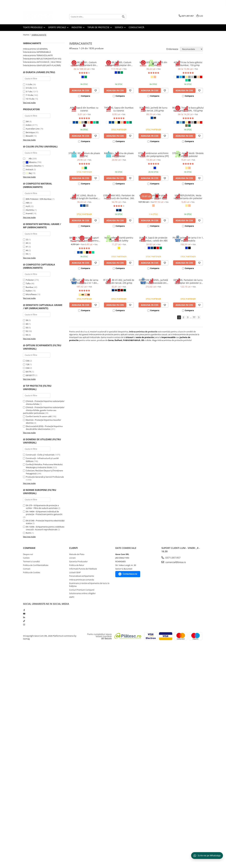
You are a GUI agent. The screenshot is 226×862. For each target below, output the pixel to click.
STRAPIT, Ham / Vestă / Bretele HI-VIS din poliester (188, 155)
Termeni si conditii (31, 561)
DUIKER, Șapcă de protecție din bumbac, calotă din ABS (153, 239)
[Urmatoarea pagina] (199, 317)
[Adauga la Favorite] (95, 90)
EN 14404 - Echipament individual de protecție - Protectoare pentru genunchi (44, 513)
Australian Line (32, 128)
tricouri (130, 337)
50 (27, 327)
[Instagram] (24, 624)
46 (27, 250)
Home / (27, 34)
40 (27, 243)
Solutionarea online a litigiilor (82, 593)
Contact (26, 568)
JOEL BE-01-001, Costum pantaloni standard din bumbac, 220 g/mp (84, 64)
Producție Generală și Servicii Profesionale (45, 476)
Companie (29, 547)
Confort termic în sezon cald (38, 416)
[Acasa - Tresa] (38, 16)
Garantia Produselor (78, 561)
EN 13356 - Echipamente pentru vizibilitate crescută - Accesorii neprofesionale (45, 528)
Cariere (26, 557)
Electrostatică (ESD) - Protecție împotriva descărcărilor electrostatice (44, 428)
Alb (30, 158)
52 (27, 331)
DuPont (118, 340)
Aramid (29, 213)
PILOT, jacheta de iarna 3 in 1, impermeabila (188, 239)
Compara (85, 95)
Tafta (28, 283)
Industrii (77, 27)
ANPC (71, 597)
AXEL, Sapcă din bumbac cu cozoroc (84, 109)
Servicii (119, 27)
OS (142, 340)
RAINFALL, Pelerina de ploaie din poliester (119, 155)
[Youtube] (24, 613)
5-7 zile (29, 91)
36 (27, 320)
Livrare (72, 557)
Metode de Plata (76, 554)
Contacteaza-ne (130, 574)
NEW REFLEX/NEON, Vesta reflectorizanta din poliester (188, 197)
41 (27, 246)
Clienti (73, 547)
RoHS (28, 532)
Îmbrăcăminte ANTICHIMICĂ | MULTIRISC (42, 62)
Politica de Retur (76, 565)
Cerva (111, 340)
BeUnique (30, 132)
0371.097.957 (172, 557)
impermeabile (168, 337)
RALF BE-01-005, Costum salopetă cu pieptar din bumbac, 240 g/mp (118, 64)
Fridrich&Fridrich (131, 340)
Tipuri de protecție (98, 27)
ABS (27, 202)
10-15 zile (30, 98)
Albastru (32, 162)
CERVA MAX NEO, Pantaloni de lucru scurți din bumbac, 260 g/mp (118, 197)
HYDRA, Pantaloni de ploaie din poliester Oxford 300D (153, 197)
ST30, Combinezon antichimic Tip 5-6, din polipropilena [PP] (153, 155)
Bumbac (29, 287)
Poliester (30, 280)
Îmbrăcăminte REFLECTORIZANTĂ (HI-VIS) (42, 58)
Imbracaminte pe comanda (81, 579)
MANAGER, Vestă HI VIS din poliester (153, 64)
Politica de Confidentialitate (35, 565)
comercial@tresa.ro (175, 562)
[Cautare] (123, 16)
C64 (27, 368)
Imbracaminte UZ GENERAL (35, 48)
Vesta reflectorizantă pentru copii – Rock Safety (118, 239)
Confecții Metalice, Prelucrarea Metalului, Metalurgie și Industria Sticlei (44, 466)
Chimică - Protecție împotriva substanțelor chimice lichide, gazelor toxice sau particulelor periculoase (43, 410)
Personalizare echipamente (81, 576)
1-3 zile (29, 84)
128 (27, 364)
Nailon (29, 290)
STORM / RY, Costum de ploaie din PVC (84, 155)
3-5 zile (29, 87)
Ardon (29, 125)
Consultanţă (136, 27)
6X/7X (28, 371)
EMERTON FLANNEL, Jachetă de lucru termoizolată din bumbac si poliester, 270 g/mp (153, 281)
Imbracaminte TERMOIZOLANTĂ (38, 55)
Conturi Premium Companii (81, 589)
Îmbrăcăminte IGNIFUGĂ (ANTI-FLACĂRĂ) (42, 65)
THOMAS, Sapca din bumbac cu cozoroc (119, 109)
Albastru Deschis (33, 165)
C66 (27, 360)
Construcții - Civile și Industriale (40, 454)
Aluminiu (30, 209)
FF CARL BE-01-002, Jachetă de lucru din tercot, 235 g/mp (118, 281)
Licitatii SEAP (75, 572)
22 (27, 239)
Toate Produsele (33, 27)
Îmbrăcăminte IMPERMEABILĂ (37, 52)
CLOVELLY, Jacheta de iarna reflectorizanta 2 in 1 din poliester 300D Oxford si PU (84, 281)
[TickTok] (24, 620)
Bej (30, 173)
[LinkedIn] (24, 617)
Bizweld (29, 135)
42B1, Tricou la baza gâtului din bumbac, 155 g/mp (188, 64)
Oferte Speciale (57, 27)
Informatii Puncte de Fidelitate (83, 568)
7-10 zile (29, 95)
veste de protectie (145, 337)
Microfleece (31, 294)
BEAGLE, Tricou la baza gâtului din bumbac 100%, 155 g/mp (188, 109)
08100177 (30, 375)
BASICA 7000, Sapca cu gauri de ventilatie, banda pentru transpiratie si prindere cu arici (84, 239)
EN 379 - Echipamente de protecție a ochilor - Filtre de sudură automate (42, 507)
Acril (28, 206)
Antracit (30, 169)
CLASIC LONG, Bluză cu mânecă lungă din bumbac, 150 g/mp (84, 197)
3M (27, 121)
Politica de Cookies (31, 572)
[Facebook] (24, 610)
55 (27, 254)
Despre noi (28, 554)
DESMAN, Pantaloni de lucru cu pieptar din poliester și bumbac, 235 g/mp (188, 281)
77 (194, 317)
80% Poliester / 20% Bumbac (39, 199)
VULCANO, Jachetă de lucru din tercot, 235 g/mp (153, 109)
